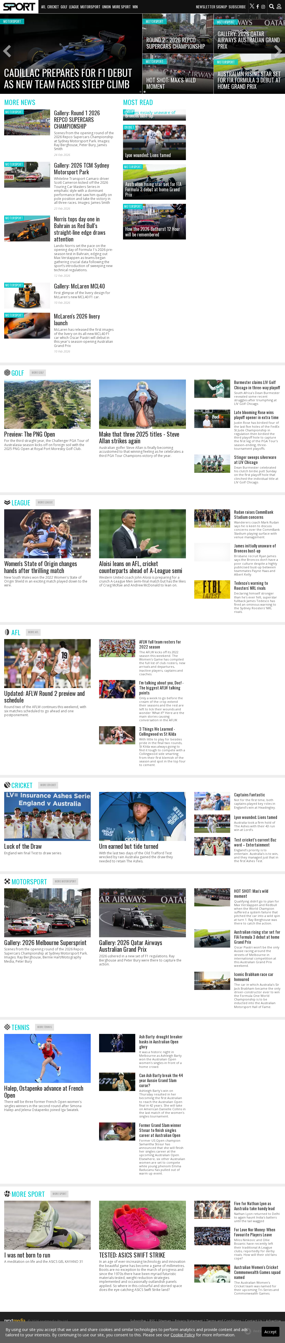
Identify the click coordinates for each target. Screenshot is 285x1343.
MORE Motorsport (65, 881)
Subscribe (237, 6)
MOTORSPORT (14, 112)
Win (135, 6)
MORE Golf (38, 372)
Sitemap (164, 1320)
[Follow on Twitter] (252, 6)
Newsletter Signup (211, 6)
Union (106, 6)
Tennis (20, 1027)
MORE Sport (59, 1194)
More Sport (121, 6)
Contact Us (253, 1320)
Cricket (53, 6)
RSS (152, 1320)
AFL (43, 6)
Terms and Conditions (223, 1320)
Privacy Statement (189, 1320)
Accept (270, 1331)
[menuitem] (19, 6)
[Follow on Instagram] (263, 6)
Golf (64, 6)
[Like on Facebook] (258, 6)
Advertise (273, 1320)
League (74, 6)
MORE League (45, 502)
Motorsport (90, 6)
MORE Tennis (44, 1027)
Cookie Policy (183, 1334)
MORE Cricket (48, 785)
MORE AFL (33, 632)
